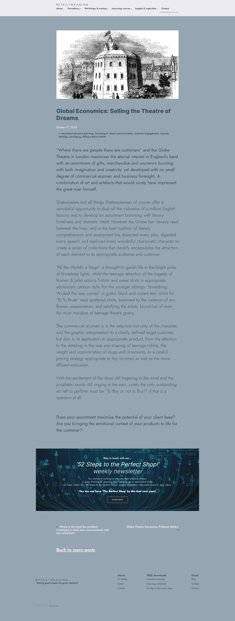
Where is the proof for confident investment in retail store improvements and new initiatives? (82, 530)
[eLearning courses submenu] (131, 8)
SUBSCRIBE (117, 500)
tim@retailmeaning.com (169, 12)
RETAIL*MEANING (72, 5)
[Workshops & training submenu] (108, 8)
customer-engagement (146, 133)
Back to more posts (75, 550)
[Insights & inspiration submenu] (157, 8)
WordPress (53, 605)
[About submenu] (63, 8)
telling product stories (94, 136)
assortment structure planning (77, 133)
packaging (75, 136)
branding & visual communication (114, 133)
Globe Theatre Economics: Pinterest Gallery (153, 526)
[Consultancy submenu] (80, 8)
